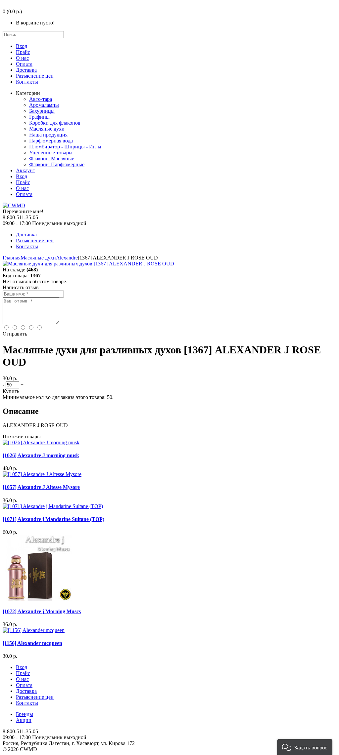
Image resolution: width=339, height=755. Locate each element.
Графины (39, 117)
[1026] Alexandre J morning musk (41, 455)
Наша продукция (48, 135)
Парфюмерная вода (51, 140)
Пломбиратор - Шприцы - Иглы (65, 146)
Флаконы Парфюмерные (56, 164)
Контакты (27, 82)
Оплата (24, 64)
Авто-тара (40, 99)
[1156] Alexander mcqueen (32, 643)
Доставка (26, 70)
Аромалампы (44, 105)
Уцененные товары (51, 152)
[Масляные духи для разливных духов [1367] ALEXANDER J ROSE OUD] (88, 263)
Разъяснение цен (35, 76)
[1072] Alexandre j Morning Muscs (42, 611)
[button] (304, 747)
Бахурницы (42, 111)
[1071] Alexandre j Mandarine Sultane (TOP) (53, 519)
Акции (23, 720)
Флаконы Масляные (51, 158)
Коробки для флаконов (54, 123)
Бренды (24, 714)
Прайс (23, 52)
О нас (22, 58)
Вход (21, 46)
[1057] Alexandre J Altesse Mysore (41, 487)
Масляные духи (47, 129)
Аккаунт (25, 170)
